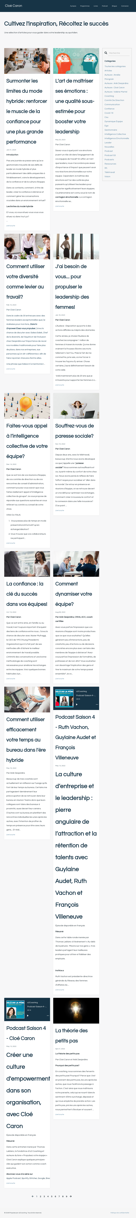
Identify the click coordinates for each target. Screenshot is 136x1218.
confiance (109, 109)
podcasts (109, 160)
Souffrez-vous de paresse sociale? (74, 431)
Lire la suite (10, 226)
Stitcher (33, 1178)
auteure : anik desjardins (116, 83)
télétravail (110, 172)
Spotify (25, 1178)
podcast (109, 151)
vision (107, 176)
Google (41, 1178)
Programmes (84, 6)
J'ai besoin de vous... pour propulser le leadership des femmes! (72, 287)
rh (106, 168)
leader (108, 143)
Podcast (105, 6)
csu (106, 117)
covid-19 (109, 113)
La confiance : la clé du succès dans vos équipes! (26, 594)
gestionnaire (111, 130)
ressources (110, 164)
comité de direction (114, 100)
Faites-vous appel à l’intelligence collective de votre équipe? (27, 441)
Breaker (50, 1178)
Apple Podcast (13, 1178)
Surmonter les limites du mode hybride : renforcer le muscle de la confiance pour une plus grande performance (26, 111)
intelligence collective (115, 134)
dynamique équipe (114, 121)
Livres (96, 6)
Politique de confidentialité (120, 1213)
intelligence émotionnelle (117, 138)
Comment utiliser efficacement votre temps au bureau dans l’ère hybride (26, 740)
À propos (73, 6)
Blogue (114, 6)
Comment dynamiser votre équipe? (73, 594)
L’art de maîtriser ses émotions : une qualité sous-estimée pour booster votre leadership (74, 106)
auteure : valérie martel (116, 92)
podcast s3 (110, 155)
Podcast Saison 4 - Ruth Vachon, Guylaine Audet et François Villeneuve (75, 737)
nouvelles (109, 147)
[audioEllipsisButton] (97, 704)
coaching (109, 96)
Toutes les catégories (115, 66)
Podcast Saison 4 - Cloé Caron (26, 1033)
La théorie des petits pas (71, 1035)
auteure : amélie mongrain (112, 77)
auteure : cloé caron (115, 88)
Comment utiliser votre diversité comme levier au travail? (25, 282)
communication (112, 104)
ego (106, 126)
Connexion (125, 6)
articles (108, 71)
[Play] (76, 704)
